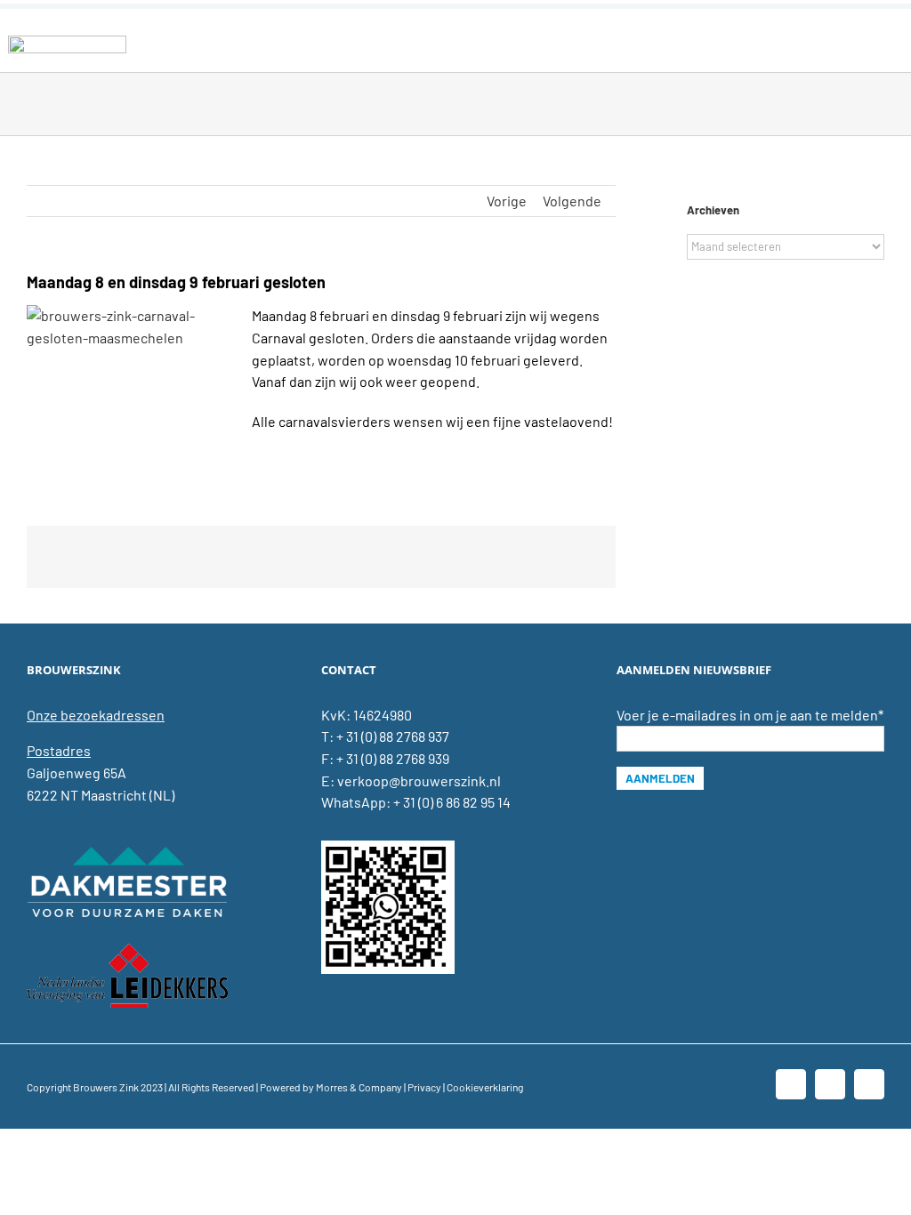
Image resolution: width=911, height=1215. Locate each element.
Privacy (424, 1087)
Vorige (507, 200)
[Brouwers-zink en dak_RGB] (67, 42)
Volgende (572, 200)
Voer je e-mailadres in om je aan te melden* (750, 714)
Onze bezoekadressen (96, 714)
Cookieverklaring (485, 1087)
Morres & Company (359, 1087)
